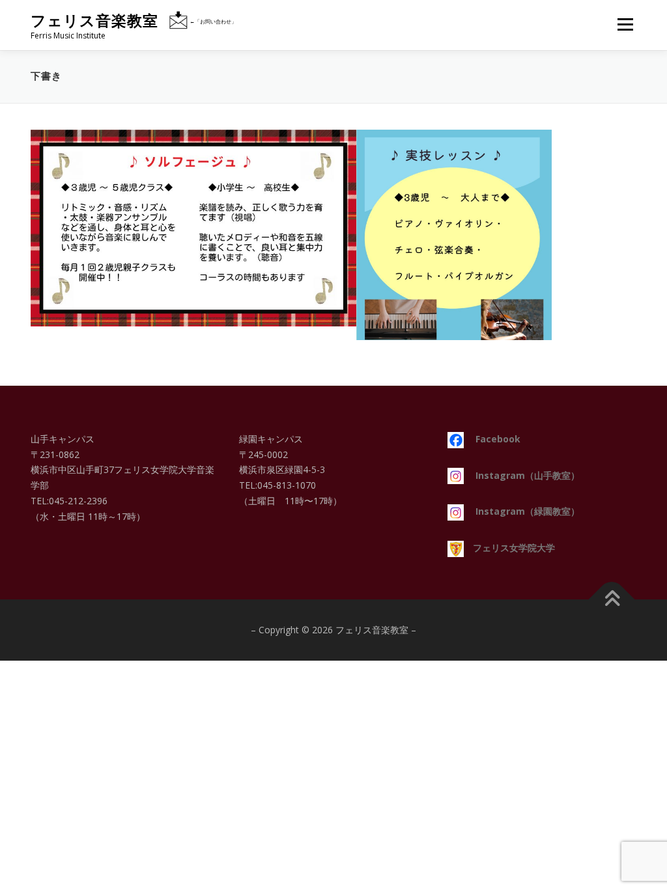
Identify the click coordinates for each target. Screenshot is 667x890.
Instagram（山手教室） (522, 475)
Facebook (492, 439)
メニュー (625, 24)
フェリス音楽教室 (94, 20)
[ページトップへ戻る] (612, 599)
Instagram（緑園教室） (522, 511)
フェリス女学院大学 (509, 547)
